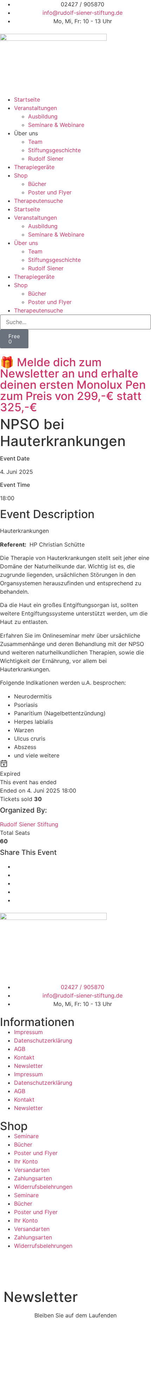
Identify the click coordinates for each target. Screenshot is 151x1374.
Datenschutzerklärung (43, 1040)
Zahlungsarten (33, 1178)
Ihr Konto (26, 1161)
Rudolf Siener (46, 158)
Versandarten (32, 1169)
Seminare (26, 1136)
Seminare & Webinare (56, 124)
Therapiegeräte (34, 166)
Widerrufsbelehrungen (43, 1186)
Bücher (37, 183)
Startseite (27, 99)
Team (35, 141)
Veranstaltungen (35, 107)
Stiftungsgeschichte (54, 150)
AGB (19, 1048)
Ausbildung (43, 116)
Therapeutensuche (38, 200)
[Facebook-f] (28, 1267)
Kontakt (24, 1057)
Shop (21, 175)
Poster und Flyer (50, 192)
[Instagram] (9, 1267)
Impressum (28, 1032)
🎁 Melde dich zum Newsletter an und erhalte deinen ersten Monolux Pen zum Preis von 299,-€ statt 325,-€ (73, 384)
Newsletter (28, 1065)
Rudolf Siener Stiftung (29, 824)
